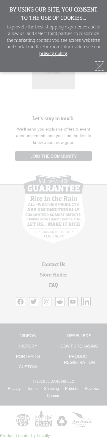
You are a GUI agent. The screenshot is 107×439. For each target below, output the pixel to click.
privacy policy (53, 54)
